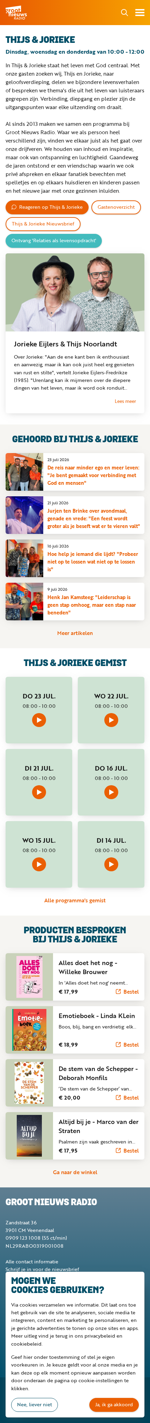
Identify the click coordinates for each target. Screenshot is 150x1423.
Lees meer (125, 401)
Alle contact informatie (32, 1261)
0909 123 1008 (23, 1237)
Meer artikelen (75, 633)
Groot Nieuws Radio (17, 13)
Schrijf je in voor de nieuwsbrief (42, 1269)
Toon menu (139, 12)
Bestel (131, 991)
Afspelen (39, 720)
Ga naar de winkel (75, 1172)
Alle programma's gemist (75, 900)
